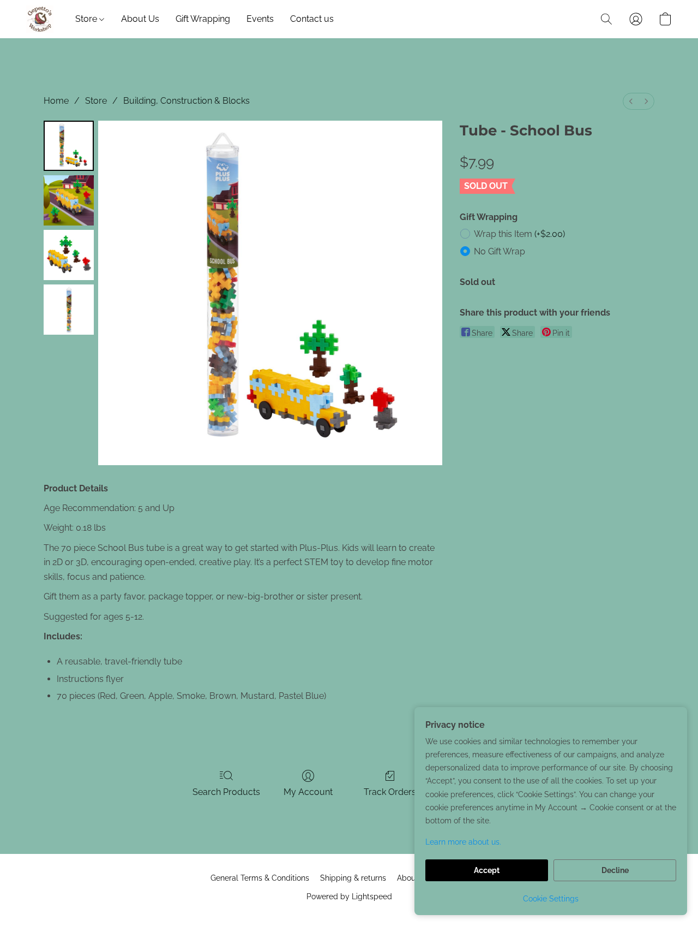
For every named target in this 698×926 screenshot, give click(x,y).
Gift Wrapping (203, 19)
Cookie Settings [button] (551, 898)
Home (56, 101)
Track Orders (390, 792)
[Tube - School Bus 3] (69, 309)
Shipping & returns (353, 878)
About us (413, 878)
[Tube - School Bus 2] (69, 255)
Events (260, 19)
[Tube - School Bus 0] (69, 146)
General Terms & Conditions (259, 878)
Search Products (226, 792)
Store (87, 19)
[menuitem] (631, 101)
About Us (140, 19)
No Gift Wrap (499, 251)
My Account (308, 792)
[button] (39, 19)
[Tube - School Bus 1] (69, 200)
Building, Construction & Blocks (186, 101)
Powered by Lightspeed (349, 896)
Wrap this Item (519, 234)
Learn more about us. (463, 842)
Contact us (312, 19)
